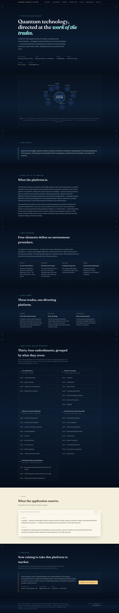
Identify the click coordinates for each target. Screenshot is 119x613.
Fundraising (90, 2)
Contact (98, 2)
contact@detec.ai (34, 64)
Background (56, 2)
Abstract (48, 2)
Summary (64, 2)
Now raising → (22, 64)
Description (73, 2)
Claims (81, 2)
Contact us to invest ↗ (88, 582)
